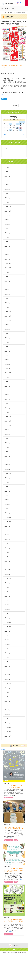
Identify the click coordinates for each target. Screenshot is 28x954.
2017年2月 (7, 666)
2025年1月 (7, 255)
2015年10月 (8, 736)
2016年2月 (7, 718)
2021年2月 (7, 456)
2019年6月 (7, 543)
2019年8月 (7, 535)
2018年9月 (7, 583)
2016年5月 (7, 705)
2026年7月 (7, 176)
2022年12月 (8, 364)
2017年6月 (7, 648)
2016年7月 (7, 696)
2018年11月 (8, 574)
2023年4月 (7, 346)
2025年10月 (8, 215)
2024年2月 (7, 303)
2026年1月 (7, 202)
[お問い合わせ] (14, 945)
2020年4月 (7, 500)
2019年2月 (7, 561)
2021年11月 (8, 421)
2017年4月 (7, 657)
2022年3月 (7, 403)
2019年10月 (8, 526)
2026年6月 (7, 180)
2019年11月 (8, 521)
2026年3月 (7, 193)
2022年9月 (7, 377)
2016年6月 (7, 701)
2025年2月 (7, 250)
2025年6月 (7, 233)
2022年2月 (7, 408)
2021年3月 (7, 451)
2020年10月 (8, 473)
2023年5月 (7, 342)
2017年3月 (7, 661)
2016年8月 (7, 692)
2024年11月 (8, 263)
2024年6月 (7, 285)
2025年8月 (7, 224)
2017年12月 (8, 622)
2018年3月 (7, 609)
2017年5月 (7, 653)
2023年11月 (8, 316)
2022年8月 (7, 381)
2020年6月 (7, 491)
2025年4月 (7, 241)
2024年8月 (7, 276)
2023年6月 (7, 338)
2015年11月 (8, 731)
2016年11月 (8, 679)
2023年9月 (7, 324)
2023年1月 (7, 359)
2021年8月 (7, 434)
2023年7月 (7, 333)
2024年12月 (8, 259)
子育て (15, 840)
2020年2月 (7, 508)
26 (11, 130)
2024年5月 (7, 290)
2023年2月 (7, 355)
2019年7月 (7, 539)
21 (17, 128)
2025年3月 (7, 246)
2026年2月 (7, 198)
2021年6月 (7, 443)
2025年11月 (8, 211)
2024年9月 (7, 272)
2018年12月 (8, 570)
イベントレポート (8, 797)
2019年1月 (7, 565)
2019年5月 (7, 548)
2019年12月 (8, 517)
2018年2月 (7, 613)
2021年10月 (8, 425)
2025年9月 (7, 219)
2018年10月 (8, 578)
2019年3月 (7, 556)
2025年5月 (7, 237)
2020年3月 (7, 504)
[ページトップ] (14, 949)
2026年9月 (7, 167)
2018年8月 (7, 587)
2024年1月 (7, 307)
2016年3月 (7, 714)
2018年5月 (7, 600)
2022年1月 (7, 412)
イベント (17, 12)
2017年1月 (7, 670)
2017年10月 (8, 631)
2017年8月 (7, 640)
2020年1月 (7, 513)
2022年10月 (8, 373)
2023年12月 (8, 311)
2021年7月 (7, 438)
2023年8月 (7, 329)
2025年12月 (8, 206)
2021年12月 (8, 416)
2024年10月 (8, 268)
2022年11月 (8, 368)
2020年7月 (7, 486)
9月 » (23, 134)
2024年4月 (7, 294)
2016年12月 (8, 675)
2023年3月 (7, 351)
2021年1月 (7, 460)
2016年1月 (7, 723)
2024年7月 (7, 281)
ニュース (7, 153)
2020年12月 (8, 464)
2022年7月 (7, 386)
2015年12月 (8, 727)
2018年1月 (7, 618)
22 (20, 128)
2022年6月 (7, 390)
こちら (17, 795)
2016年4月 (7, 710)
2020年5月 (7, 495)
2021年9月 (7, 430)
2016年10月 (8, 683)
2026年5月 (7, 184)
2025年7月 (7, 228)
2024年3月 (7, 298)
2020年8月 (7, 482)
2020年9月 (7, 478)
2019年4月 (7, 552)
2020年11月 (8, 469)
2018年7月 (7, 591)
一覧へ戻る (14, 105)
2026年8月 (7, 171)
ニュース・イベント (9, 12)
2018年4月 (7, 604)
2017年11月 (8, 626)
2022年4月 (7, 399)
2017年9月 (7, 635)
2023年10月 (8, 320)
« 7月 (4, 134)
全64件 (3, 749)
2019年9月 (7, 530)
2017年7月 (7, 644)
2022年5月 (7, 395)
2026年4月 (7, 189)
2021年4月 (7, 447)
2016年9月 (7, 688)
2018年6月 (7, 596)
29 (20, 130)
